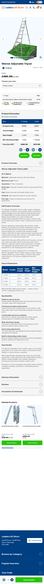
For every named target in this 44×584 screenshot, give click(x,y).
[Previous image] (3, 38)
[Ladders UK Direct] (13, 7)
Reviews (5, 384)
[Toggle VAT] (39, 2)
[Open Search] (26, 7)
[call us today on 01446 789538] (34, 8)
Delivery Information (10, 377)
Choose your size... (9, 81)
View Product (11, 443)
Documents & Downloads (12, 391)
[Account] (30, 7)
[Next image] (40, 38)
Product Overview (9, 163)
